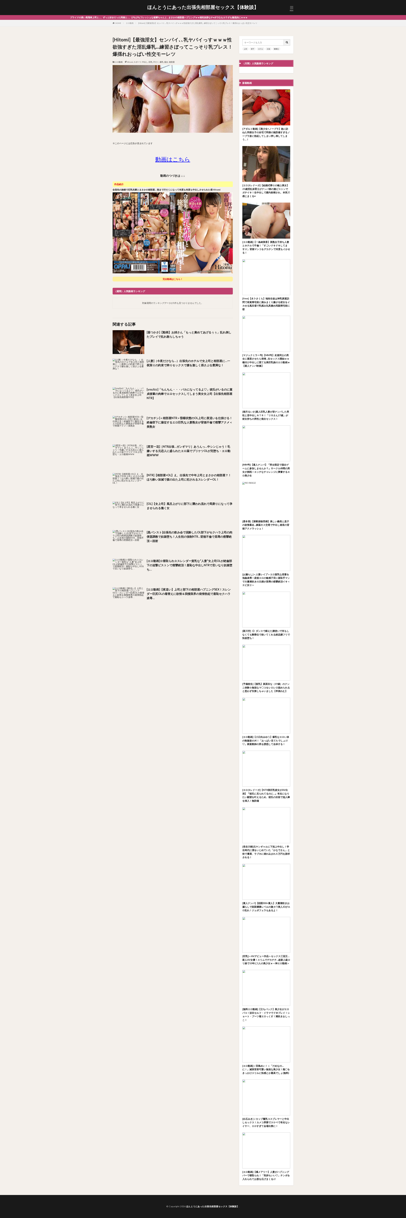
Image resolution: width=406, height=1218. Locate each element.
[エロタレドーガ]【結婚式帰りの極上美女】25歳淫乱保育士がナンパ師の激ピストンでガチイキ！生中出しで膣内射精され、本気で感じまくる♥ (266, 190)
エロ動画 (130, 23)
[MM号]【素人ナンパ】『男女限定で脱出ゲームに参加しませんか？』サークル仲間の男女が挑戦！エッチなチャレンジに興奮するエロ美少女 (266, 470)
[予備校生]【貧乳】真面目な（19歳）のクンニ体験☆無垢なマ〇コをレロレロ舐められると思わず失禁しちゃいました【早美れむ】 (266, 687)
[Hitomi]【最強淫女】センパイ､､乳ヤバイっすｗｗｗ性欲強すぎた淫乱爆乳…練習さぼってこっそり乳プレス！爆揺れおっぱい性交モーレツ (197, 23)
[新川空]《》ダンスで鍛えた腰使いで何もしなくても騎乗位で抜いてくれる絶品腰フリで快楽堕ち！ (266, 634)
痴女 (166, 62)
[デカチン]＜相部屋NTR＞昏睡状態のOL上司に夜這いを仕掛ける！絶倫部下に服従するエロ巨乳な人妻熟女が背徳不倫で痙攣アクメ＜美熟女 (189, 422)
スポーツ (137, 62)
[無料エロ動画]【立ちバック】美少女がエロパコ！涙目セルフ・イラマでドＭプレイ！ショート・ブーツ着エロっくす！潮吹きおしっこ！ (266, 1014)
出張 (268, 49)
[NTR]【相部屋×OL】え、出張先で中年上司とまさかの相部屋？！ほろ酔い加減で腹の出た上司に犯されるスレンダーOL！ (189, 477)
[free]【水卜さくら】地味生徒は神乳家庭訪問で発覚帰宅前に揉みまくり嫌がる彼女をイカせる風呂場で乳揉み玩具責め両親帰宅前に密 (266, 304)
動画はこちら (172, 159)
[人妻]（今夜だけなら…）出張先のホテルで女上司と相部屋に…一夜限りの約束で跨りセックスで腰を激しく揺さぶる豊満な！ (188, 363)
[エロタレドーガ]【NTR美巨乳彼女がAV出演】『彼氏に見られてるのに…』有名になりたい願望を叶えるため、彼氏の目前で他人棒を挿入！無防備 (266, 795)
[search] (287, 42)
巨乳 (150, 62)
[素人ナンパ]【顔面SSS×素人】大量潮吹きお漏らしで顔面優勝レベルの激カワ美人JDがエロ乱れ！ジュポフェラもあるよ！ (266, 907)
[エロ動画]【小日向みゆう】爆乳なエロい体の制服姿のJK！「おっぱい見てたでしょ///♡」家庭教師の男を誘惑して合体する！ (265, 740)
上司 (245, 49)
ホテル (260, 49)
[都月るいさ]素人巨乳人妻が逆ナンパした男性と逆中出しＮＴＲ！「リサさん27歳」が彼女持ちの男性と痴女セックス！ (265, 415)
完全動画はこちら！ (173, 279)
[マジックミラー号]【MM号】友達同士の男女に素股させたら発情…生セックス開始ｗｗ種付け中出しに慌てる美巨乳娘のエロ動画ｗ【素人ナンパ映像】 (266, 360)
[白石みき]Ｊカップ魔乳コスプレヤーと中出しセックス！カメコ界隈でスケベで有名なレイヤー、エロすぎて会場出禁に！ (266, 1122)
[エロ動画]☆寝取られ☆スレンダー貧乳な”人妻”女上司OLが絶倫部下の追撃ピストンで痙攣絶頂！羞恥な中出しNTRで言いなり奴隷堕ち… (189, 565)
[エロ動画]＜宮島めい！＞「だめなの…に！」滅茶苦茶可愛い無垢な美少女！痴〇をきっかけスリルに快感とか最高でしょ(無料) (266, 1069)
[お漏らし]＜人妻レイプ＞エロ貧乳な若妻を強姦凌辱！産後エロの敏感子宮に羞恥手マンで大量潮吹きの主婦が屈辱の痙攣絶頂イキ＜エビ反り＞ (266, 580)
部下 (252, 49)
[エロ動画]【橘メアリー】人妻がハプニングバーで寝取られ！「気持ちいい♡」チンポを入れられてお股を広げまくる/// (266, 1175)
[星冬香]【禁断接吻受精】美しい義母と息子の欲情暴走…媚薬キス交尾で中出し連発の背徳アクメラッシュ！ (265, 525)
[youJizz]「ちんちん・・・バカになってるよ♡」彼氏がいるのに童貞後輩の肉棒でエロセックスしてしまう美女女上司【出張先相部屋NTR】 (189, 394)
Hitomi (130, 62)
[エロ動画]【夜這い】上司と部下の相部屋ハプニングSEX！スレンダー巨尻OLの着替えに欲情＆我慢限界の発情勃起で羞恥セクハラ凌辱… (189, 594)
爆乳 (162, 62)
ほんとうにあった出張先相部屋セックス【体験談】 (203, 7)
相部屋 (172, 62)
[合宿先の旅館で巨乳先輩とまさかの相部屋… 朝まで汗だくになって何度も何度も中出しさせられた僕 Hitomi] (173, 273)
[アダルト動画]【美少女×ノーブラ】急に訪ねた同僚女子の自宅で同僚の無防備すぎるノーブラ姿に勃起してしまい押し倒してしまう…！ (266, 134)
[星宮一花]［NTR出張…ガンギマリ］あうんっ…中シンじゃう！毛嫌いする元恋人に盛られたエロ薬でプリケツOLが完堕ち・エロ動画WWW (188, 451)
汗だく (156, 62)
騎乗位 (276, 49)
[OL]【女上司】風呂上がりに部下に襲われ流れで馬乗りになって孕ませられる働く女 (189, 506)
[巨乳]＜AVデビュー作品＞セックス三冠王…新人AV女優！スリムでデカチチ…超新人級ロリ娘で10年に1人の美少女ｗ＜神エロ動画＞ (266, 960)
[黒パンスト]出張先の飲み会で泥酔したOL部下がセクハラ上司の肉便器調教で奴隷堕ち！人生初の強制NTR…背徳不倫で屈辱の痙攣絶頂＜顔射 (189, 537)
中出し (145, 62)
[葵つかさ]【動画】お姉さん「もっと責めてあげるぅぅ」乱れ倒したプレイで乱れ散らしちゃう (189, 334)
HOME (118, 23)
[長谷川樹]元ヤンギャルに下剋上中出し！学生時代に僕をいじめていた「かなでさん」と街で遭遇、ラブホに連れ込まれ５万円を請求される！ (266, 852)
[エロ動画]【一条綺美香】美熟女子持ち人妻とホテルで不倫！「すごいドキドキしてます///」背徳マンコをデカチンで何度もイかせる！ (266, 247)
